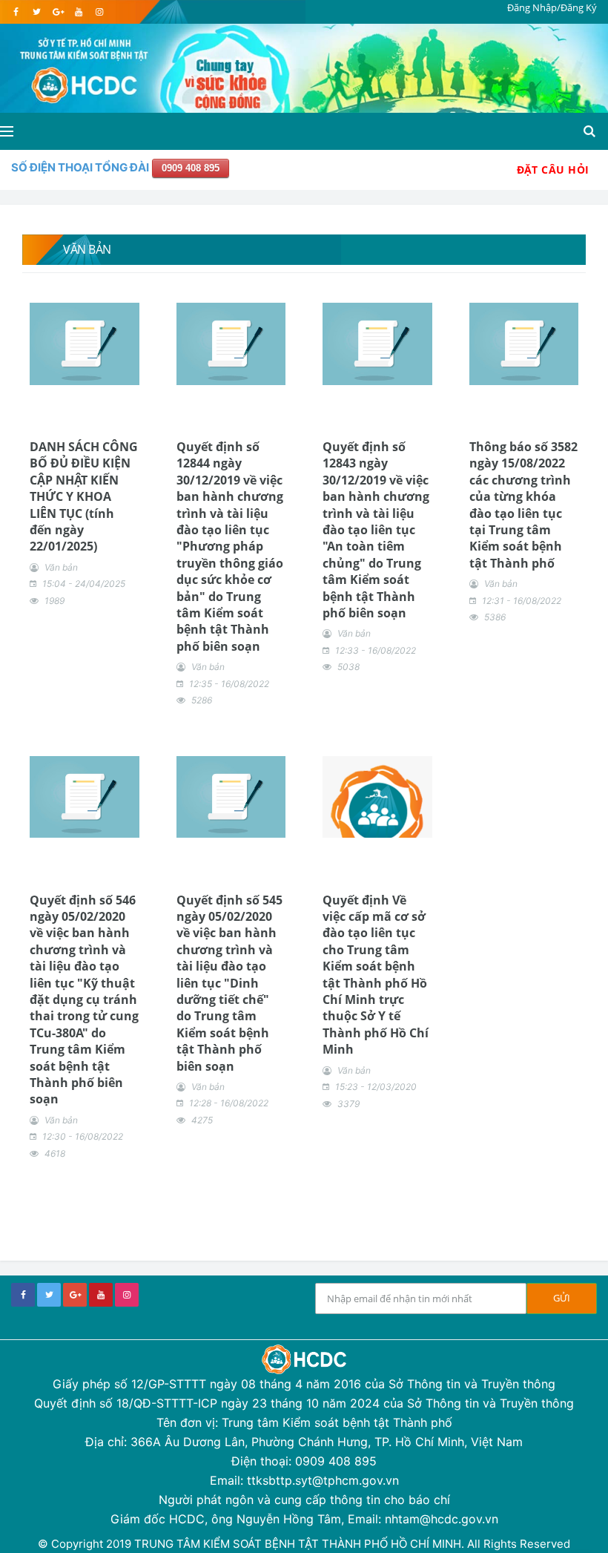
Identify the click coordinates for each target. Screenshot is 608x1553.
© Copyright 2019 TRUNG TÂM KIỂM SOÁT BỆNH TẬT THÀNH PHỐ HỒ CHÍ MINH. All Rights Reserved (304, 1544)
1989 (54, 600)
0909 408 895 (190, 168)
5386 (495, 617)
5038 (348, 666)
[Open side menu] (6, 131)
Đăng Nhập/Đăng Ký (552, 7)
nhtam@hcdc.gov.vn (441, 1518)
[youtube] (78, 12)
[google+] (75, 1295)
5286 (201, 700)
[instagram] (99, 12)
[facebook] (16, 12)
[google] (57, 12)
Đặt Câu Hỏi (553, 169)
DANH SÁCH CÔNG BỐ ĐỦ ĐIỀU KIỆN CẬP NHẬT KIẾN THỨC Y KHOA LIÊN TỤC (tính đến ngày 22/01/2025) (84, 496)
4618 (54, 1153)
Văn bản (61, 567)
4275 (202, 1120)
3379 (348, 1103)
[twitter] (37, 12)
